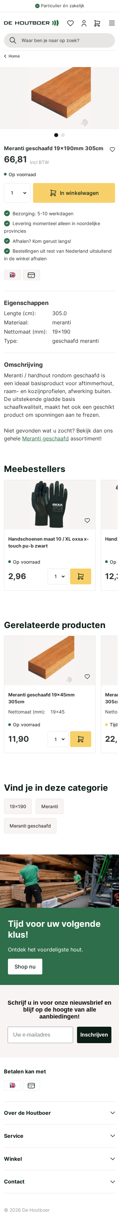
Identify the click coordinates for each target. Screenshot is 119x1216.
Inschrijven (94, 1035)
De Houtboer (36, 1210)
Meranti (49, 806)
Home (14, 56)
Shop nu (25, 966)
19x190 (18, 806)
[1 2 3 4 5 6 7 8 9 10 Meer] (17, 193)
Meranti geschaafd (45, 438)
